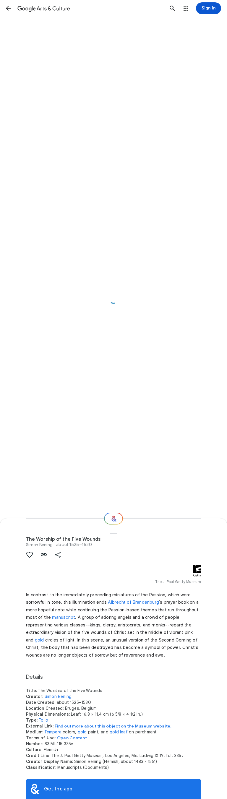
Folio (43, 720)
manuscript (63, 617)
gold (39, 640)
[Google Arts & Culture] (90, 8)
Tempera (52, 732)
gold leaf (119, 732)
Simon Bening (39, 544)
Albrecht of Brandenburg (133, 602)
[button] (8, 8)
